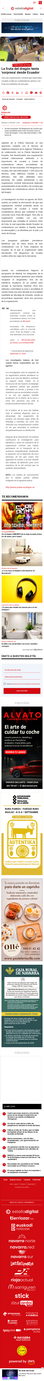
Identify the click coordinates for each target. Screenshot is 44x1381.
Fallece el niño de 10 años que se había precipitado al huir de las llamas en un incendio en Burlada (21, 1132)
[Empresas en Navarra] (12, 1314)
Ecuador (19, 99)
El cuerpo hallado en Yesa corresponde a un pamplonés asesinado (22, 1171)
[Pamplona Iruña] (32, 1330)
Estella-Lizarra (6, 14)
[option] (22, 8)
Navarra (28, 14)
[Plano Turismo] (32, 1322)
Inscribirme (22, 691)
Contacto (27, 1180)
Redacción (5, 112)
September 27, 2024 (18, 354)
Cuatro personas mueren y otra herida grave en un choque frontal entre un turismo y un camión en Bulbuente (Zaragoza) (21, 1116)
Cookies (22, 1184)
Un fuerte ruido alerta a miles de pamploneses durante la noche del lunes (22, 1124)
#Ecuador (26, 321)
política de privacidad (33, 684)
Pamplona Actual (21, 65)
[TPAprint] (12, 1330)
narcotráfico (29, 99)
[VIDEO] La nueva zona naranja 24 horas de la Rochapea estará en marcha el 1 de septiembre (22, 1157)
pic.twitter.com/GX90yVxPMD (22, 343)
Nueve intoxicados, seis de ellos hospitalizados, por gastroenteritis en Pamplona (21, 1140)
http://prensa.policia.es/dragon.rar (20, 487)
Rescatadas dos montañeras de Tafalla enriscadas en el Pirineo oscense (21, 1165)
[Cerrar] (42, 1368)
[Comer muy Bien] (12, 1322)
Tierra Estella (18, 14)
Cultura (35, 14)
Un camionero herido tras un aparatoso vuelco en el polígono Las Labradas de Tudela (21, 1149)
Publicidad (36, 1180)
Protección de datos (22, 1187)
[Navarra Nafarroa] (22, 1338)
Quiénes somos (16, 1180)
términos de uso (19, 684)
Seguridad (30, 1184)
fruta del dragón (8, 99)
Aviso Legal (13, 1184)
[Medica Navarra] (32, 1314)
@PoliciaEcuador (28, 340)
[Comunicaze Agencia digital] (22, 1193)
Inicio (6, 1180)
